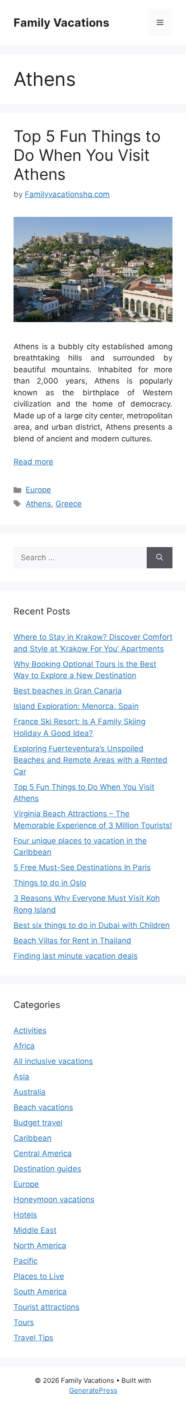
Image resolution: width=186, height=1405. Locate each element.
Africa (24, 1045)
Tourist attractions (46, 1306)
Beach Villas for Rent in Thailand (72, 940)
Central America (43, 1153)
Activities (30, 1030)
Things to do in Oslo (50, 882)
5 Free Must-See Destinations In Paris (82, 867)
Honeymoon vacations (54, 1199)
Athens (38, 503)
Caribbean (32, 1138)
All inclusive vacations (53, 1061)
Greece (69, 503)
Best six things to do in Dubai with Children (92, 925)
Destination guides (47, 1168)
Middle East (35, 1230)
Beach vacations (43, 1107)
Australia (30, 1091)
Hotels (25, 1214)
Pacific (25, 1260)
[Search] (159, 558)
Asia (21, 1076)
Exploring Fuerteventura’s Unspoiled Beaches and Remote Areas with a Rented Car (90, 760)
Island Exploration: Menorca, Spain (76, 706)
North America (40, 1245)
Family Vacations (61, 22)
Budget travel (38, 1122)
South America (40, 1291)
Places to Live (39, 1276)
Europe (38, 489)
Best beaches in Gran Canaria (68, 690)
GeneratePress (93, 1390)
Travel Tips (33, 1337)
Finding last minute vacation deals (76, 955)
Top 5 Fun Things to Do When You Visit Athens (87, 154)
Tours (24, 1322)
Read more (33, 461)
